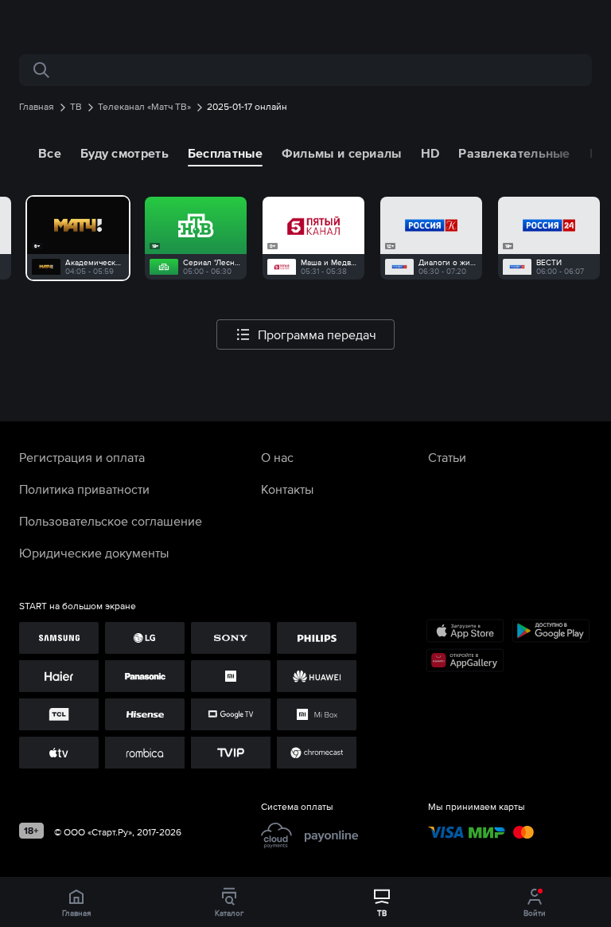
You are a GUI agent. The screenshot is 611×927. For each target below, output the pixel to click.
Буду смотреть (124, 153)
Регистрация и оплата (82, 457)
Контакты (287, 489)
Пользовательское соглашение (110, 521)
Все (49, 153)
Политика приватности (84, 489)
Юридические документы (94, 553)
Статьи (447, 457)
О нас (277, 457)
